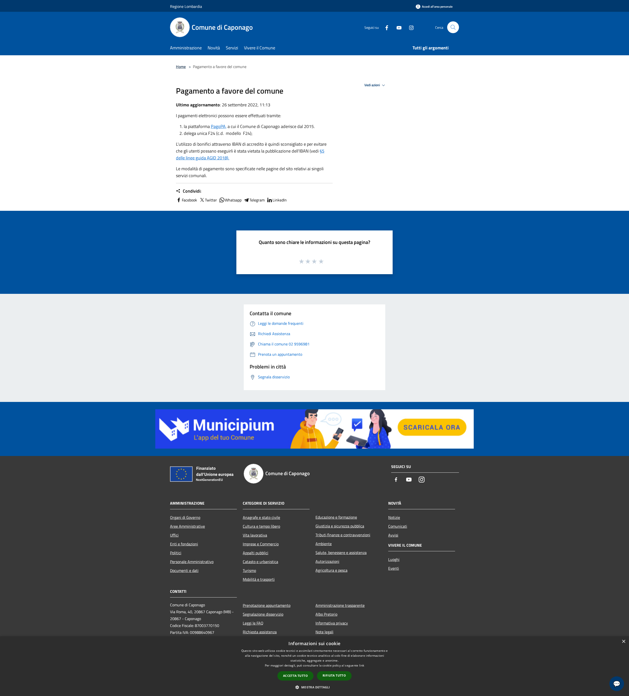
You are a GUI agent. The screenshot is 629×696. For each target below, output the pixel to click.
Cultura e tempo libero (261, 526)
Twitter (211, 200)
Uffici (174, 535)
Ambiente (323, 544)
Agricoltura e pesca (331, 570)
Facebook (189, 200)
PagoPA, (219, 126)
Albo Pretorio (326, 614)
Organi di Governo (185, 517)
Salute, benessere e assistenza (341, 552)
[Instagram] (409, 27)
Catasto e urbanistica (260, 562)
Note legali (324, 632)
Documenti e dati (184, 570)
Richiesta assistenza (260, 632)
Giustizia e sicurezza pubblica (339, 526)
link (361, 665)
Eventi (393, 568)
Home (181, 67)
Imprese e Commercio (261, 544)
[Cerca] (453, 27)
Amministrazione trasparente (340, 605)
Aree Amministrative (187, 526)
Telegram (257, 200)
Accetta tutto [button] (295, 676)
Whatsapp (233, 200)
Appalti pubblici (255, 553)
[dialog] (314, 666)
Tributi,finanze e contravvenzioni (342, 535)
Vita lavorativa (255, 535)
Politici (175, 553)
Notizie (394, 517)
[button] (314, 687)
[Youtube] (397, 27)
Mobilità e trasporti (259, 579)
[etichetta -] (321, 261)
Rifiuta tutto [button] (334, 675)
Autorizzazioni (327, 561)
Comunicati (397, 526)
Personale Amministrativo (192, 562)
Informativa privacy (331, 623)
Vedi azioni (372, 85)
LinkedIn (279, 200)
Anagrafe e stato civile (261, 517)
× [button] (623, 641)
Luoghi (394, 559)
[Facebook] (385, 27)
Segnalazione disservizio (263, 614)
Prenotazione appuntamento (266, 605)
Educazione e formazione (336, 517)
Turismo (249, 570)
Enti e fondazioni (184, 544)
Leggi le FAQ (253, 623)
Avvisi (393, 535)
